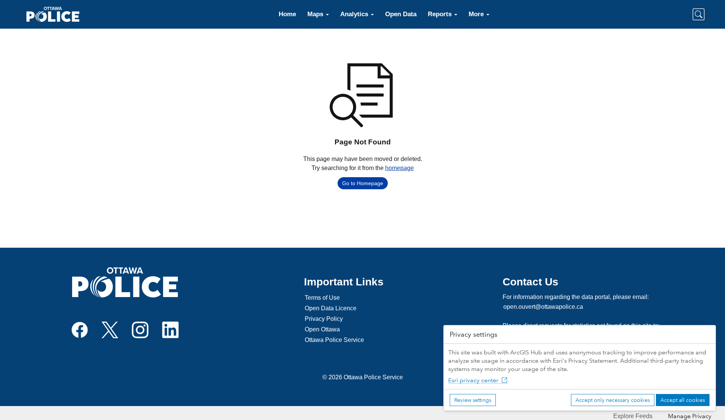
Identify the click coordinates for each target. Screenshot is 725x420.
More (477, 14)
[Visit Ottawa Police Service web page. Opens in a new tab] (125, 282)
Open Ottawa (322, 329)
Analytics (355, 14)
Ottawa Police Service (334, 340)
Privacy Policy (324, 319)
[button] (699, 14)
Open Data (400, 14)
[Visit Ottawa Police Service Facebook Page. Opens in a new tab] (79, 329)
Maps (316, 14)
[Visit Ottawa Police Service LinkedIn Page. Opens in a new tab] (170, 329)
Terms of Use (322, 297)
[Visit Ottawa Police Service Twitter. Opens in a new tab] (110, 329)
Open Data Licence (330, 308)
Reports (441, 14)
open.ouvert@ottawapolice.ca (543, 307)
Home (287, 14)
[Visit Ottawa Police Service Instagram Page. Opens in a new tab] (140, 329)
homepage (399, 168)
